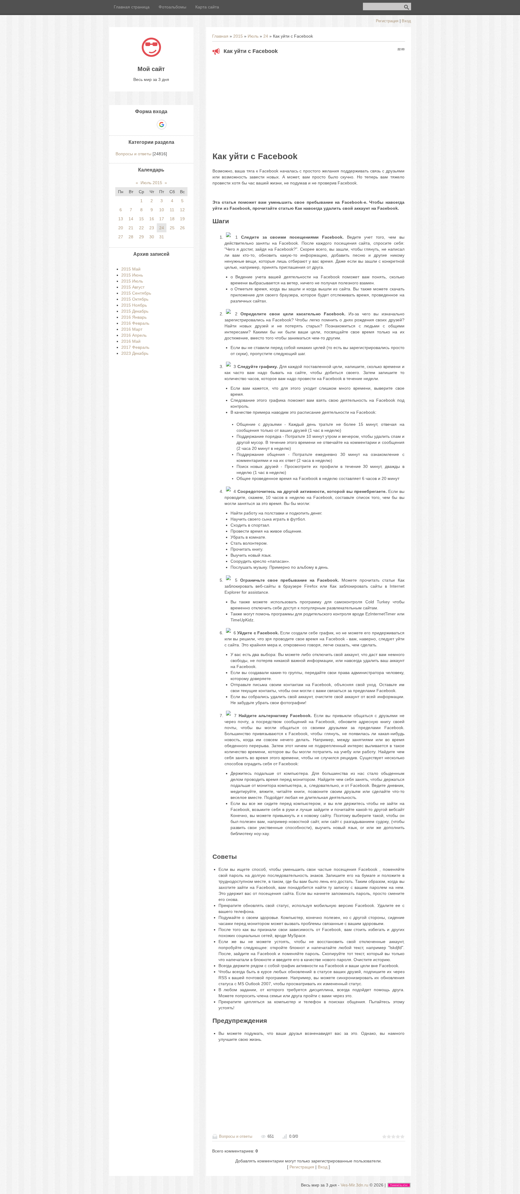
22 (141, 227)
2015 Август (132, 287)
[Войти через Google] (161, 124)
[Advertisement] (308, 101)
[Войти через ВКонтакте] (140, 124)
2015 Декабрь (134, 311)
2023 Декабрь (134, 353)
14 (130, 218)
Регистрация (387, 21)
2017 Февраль (135, 347)
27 (120, 236)
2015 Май (131, 269)
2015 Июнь (132, 275)
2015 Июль (132, 281)
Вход (406, 21)
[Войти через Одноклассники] (172, 124)
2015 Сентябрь (136, 293)
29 (141, 236)
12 (182, 209)
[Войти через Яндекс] (151, 124)
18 (172, 218)
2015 (238, 36)
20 (120, 227)
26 (182, 227)
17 (161, 218)
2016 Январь (134, 317)
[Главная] (151, 55)
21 (130, 227)
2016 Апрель (134, 335)
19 (182, 218)
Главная (220, 36)
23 (151, 227)
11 (172, 209)
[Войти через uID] (130, 124)
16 (151, 218)
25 (172, 227)
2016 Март (131, 329)
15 (141, 218)
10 (161, 209)
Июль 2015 (151, 182)
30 (151, 236)
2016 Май (131, 341)
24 (265, 36)
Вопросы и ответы (235, 1136)
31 (161, 236)
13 (120, 218)
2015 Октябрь (134, 299)
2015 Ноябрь (134, 305)
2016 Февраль (135, 323)
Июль (253, 36)
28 (130, 236)
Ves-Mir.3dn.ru (354, 1185)
